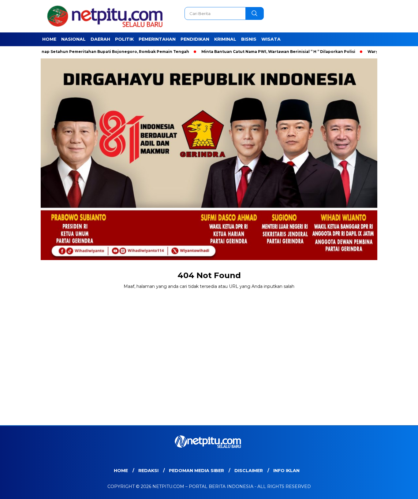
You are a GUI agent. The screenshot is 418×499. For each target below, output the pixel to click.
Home (49, 39)
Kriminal (225, 39)
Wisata (271, 39)
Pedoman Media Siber (196, 470)
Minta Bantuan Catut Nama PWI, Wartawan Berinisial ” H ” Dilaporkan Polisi (259, 51)
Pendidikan (195, 39)
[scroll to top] (400, 489)
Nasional (73, 39)
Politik (124, 39)
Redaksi (148, 470)
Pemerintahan (157, 39)
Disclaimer (248, 470)
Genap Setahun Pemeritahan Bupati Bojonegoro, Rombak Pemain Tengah (93, 51)
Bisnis (248, 39)
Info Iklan (286, 470)
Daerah (100, 39)
